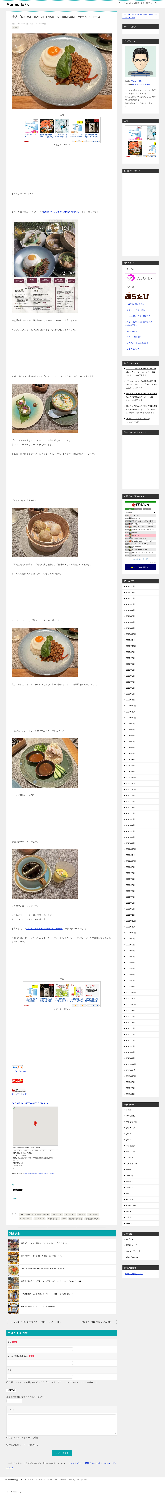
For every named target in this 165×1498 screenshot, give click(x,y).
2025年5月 (130, 676)
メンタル (129, 1158)
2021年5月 (130, 963)
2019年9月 (130, 1082)
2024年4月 (130, 754)
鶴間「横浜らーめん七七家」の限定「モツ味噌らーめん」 (42, 1256)
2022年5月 (130, 891)
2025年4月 (130, 682)
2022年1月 (130, 915)
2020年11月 (131, 998)
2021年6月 (130, 957)
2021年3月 (130, 975)
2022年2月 (130, 909)
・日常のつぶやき (132, 349)
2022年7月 (130, 879)
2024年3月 (130, 760)
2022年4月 (130, 897)
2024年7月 (130, 736)
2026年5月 (130, 604)
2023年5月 (130, 819)
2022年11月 (131, 855)
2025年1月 (130, 700)
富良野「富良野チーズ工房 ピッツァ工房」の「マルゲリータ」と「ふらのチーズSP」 (52, 1281)
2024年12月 (131, 706)
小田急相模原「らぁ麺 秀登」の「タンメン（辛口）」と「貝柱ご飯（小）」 (48, 1294)
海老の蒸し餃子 (53, 1219)
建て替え (129, 1199)
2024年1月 (130, 772)
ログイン (129, 1239)
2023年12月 (131, 777)
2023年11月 (131, 783)
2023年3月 (130, 831)
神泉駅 (52, 1173)
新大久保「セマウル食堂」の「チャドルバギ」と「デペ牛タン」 (44, 1243)
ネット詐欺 (130, 1146)
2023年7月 (130, 807)
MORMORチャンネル (141, 84)
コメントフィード (133, 1251)
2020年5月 (130, 1034)
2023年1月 (130, 843)
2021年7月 (130, 951)
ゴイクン (81, 1214)
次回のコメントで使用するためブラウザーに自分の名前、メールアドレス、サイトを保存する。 (54, 1382)
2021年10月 (131, 933)
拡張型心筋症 (131, 1205)
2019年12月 (131, 1064)
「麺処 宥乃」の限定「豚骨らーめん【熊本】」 (98, 1322)
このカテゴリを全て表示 (140, 559)
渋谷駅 (34, 1173)
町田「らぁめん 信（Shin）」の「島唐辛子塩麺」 (39, 1306)
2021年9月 (130, 939)
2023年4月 (130, 825)
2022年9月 (130, 867)
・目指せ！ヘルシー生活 (135, 310)
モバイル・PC (132, 1164)
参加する (152, 562)
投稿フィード (131, 1245)
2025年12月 (131, 634)
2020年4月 (130, 1040)
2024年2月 (130, 765)
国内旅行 (129, 1187)
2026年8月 (130, 586)
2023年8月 (130, 801)
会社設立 (129, 1181)
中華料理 (129, 1176)
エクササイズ (131, 1122)
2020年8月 (130, 1016)
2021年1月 (130, 987)
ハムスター (130, 1152)
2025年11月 (131, 640)
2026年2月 (130, 622)
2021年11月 (131, 927)
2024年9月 (130, 724)
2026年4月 (130, 610)
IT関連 (128, 1110)
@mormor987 (136, 81)
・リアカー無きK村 (133, 337)
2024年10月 (131, 718)
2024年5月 (130, 748)
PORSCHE (130, 1116)
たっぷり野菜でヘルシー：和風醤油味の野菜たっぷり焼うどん (43, 1268)
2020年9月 (130, 1010)
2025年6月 (130, 670)
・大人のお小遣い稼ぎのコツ (136, 343)
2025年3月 (130, 688)
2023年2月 (130, 837)
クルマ (128, 1134)
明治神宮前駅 (43, 1173)
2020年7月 (130, 1022)
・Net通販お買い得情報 (134, 304)
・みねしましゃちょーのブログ (137, 316)
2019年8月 (130, 1088)
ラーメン (129, 1170)
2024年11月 (131, 712)
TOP (15, 1480)
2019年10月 (131, 1076)
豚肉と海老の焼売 (92, 1219)
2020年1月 (130, 1058)
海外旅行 (129, 1223)
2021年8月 (130, 945)
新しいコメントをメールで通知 (23, 1437)
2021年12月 (131, 921)
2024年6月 (130, 742)
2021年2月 (130, 981)
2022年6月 (130, 885)
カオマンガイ (57, 1214)
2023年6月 (130, 813)
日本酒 (128, 1211)
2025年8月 (130, 658)
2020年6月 (130, 1028)
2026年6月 (130, 598)
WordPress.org (132, 1257)
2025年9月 (130, 652)
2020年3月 (130, 1046)
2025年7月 (130, 664)
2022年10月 (131, 861)
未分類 (128, 1217)
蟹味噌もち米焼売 (75, 1219)
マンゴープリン (25, 1219)
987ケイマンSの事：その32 (137, 419)
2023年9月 (130, 795)
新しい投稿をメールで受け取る (23, 1445)
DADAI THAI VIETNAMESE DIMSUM (61, 212)
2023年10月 (131, 789)
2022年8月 (130, 873)
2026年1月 (130, 628)
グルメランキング (19, 1094)
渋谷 (64, 1219)
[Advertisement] (62, 169)
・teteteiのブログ (132, 331)
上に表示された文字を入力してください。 (26, 1397)
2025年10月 (131, 646)
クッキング (130, 1128)
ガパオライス (70, 1214)
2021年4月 (130, 969)
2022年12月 (131, 849)
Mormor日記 (17, 4)
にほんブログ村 (19, 1071)
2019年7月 (130, 1094)
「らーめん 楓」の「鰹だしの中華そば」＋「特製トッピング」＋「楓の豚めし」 (35, 1322)
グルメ (15, 27)
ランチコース (39, 1219)
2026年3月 (130, 616)
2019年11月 (131, 1070)
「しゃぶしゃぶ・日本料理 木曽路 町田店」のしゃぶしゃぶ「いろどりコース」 (141, 372)
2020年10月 (131, 1004)
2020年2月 (130, 1052)
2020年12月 (131, 992)
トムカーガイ (93, 1214)
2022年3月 (130, 903)
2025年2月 (130, 694)
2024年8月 (130, 730)
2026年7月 (130, 592)
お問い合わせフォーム (134, 1274)
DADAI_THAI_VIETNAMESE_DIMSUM (34, 1214)
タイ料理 (27, 1173)
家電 (128, 1194)
